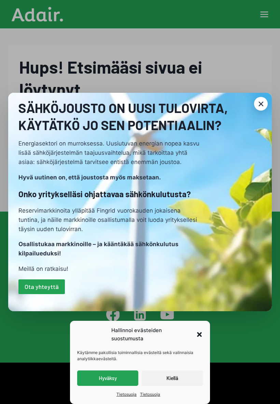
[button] (199, 334)
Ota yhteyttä (42, 286)
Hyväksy (108, 378)
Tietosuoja (126, 394)
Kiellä (172, 378)
